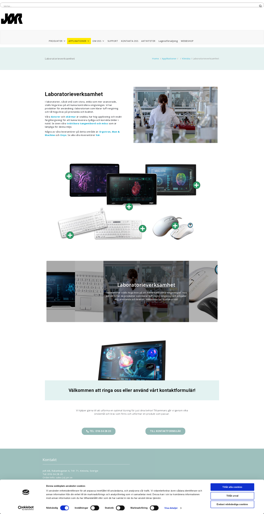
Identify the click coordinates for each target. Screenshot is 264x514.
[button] (99, 431)
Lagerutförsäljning (168, 40)
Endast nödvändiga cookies (232, 504)
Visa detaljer (171, 508)
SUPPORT (113, 40)
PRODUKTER (55, 40)
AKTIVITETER (148, 40)
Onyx (63, 135)
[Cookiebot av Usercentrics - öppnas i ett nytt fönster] (26, 508)
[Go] (69, 176)
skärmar (71, 116)
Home (155, 58)
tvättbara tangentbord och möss (87, 123)
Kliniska (186, 58)
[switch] (94, 507)
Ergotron (105, 131)
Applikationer (169, 58)
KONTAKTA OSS (129, 40)
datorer (56, 116)
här (98, 135)
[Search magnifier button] (260, 6)
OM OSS (96, 40)
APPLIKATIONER (77, 40)
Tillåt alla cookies (232, 487)
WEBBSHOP (187, 40)
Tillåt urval (232, 495)
